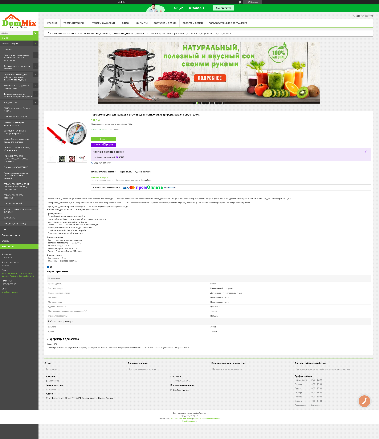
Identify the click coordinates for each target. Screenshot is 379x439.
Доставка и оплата (11, 235)
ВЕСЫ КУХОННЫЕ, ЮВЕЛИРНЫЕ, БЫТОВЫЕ (18, 210)
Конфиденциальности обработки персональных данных (323, 369)
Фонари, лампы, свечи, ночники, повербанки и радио (18, 95)
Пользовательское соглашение (228, 23)
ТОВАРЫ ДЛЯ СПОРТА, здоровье (14, 196)
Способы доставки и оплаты (142, 369)
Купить (103, 139)
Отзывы (5, 240)
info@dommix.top (10, 292)
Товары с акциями (103, 23)
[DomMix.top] (19, 20)
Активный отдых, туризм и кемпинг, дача (16, 86)
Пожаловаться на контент (181, 418)
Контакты (142, 23)
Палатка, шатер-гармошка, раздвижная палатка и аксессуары (16, 58)
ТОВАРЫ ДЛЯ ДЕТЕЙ (13, 203)
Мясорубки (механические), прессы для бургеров (17, 140)
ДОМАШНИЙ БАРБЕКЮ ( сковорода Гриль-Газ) (15, 132)
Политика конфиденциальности (206, 418)
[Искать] (35, 33)
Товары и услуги (74, 23)
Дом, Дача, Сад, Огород (15, 223)
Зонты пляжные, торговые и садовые (17, 67)
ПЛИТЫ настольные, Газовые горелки (17, 109)
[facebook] (48, 268)
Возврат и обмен (193, 23)
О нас (4, 229)
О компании (51, 369)
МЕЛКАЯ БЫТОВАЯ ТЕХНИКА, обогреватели (17, 149)
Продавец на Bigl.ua (189, 416)
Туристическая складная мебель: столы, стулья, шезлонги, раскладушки (15, 77)
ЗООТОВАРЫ (9, 217)
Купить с (98, 144)
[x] (51, 268)
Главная (52, 23)
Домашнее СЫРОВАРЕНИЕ (16, 167)
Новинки (8, 49)
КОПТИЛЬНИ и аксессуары (16, 116)
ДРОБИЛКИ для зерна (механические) (14, 123)
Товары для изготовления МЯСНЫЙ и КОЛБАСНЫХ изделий (16, 176)
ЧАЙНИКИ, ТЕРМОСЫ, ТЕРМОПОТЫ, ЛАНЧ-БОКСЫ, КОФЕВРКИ (16, 159)
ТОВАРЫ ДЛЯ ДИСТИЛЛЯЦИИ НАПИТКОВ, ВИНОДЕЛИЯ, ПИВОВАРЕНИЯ (17, 187)
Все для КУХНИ (10, 102)
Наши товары (58, 33)
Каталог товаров (10, 43)
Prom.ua (202, 413)
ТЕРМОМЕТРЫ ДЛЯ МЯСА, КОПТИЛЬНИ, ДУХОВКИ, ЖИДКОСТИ (116, 33)
